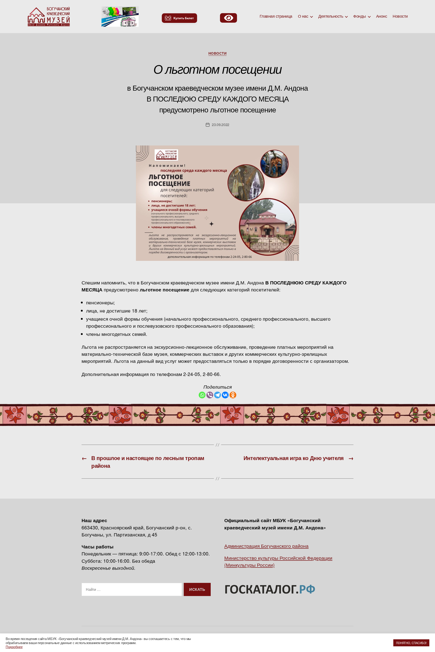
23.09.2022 (220, 124)
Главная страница (276, 16)
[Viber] (209, 395)
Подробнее (14, 646)
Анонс (381, 16)
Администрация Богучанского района (266, 545)
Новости (400, 16)
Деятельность (330, 16)
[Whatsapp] (202, 395)
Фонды (359, 16)
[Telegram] (217, 395)
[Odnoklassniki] (233, 395)
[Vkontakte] (225, 395)
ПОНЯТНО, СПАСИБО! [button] (411, 643)
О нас (303, 16)
